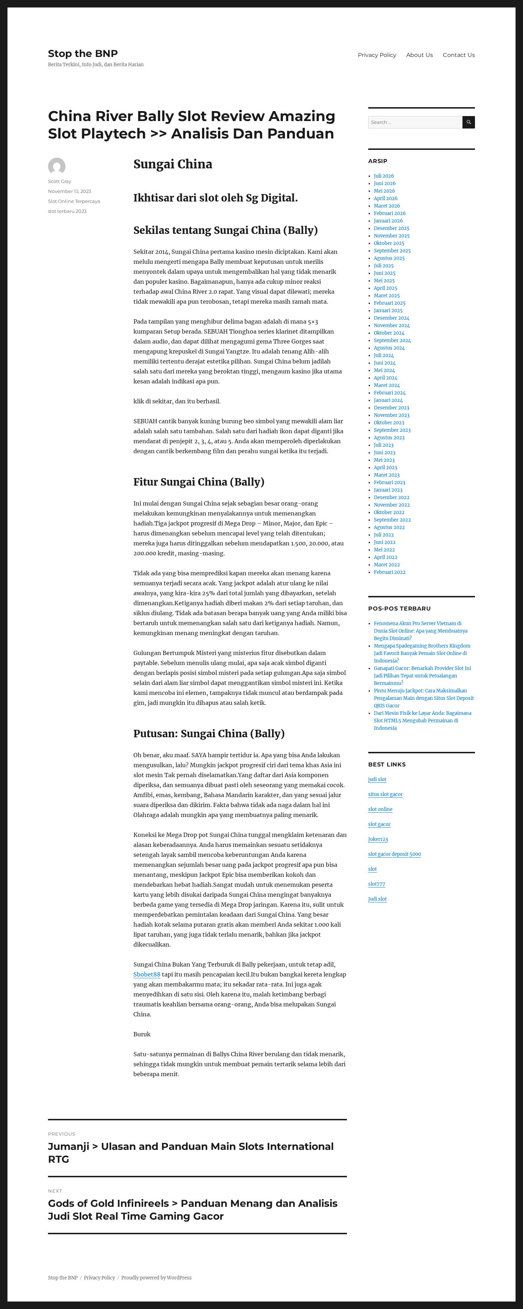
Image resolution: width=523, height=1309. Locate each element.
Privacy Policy (377, 55)
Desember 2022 (392, 497)
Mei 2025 (384, 281)
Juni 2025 (385, 273)
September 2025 (392, 251)
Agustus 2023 (389, 438)
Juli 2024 (384, 355)
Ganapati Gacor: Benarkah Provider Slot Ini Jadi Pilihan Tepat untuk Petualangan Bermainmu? (422, 675)
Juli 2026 (384, 176)
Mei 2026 (384, 191)
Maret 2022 (387, 565)
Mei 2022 (384, 550)
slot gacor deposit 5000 (394, 854)
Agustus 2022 (389, 527)
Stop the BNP (83, 53)
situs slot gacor (385, 794)
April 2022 (385, 557)
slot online (380, 809)
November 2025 (392, 236)
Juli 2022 (384, 535)
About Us (419, 55)
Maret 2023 (387, 475)
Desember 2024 (392, 318)
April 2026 (386, 198)
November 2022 (392, 505)
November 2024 (392, 326)
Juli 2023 (383, 445)
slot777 (376, 884)
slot (372, 869)
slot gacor (379, 824)
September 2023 (392, 430)
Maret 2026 (387, 206)
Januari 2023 (388, 490)
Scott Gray (59, 181)
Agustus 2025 (389, 258)
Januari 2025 (388, 311)
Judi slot (377, 899)
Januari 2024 (388, 400)
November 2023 (392, 415)
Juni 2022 (385, 542)
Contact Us (459, 55)
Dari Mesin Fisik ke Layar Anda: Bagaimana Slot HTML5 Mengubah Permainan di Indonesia (422, 720)
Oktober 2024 (389, 333)
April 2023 (385, 468)
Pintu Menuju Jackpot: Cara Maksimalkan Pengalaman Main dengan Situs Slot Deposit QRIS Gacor (424, 698)
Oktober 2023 (389, 423)
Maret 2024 (387, 385)
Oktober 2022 (389, 512)
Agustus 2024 (389, 348)
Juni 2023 (384, 453)
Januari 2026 (388, 221)
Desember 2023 (391, 408)
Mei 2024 (384, 370)
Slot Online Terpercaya (74, 201)
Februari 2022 (390, 572)
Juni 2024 (385, 363)
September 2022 (392, 520)
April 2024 (385, 378)
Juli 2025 (384, 266)
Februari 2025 (390, 303)
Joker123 (378, 839)
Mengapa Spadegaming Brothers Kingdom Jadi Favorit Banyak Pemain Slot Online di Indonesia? (422, 653)
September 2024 (392, 340)
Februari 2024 (390, 393)
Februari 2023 (389, 483)
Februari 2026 (390, 213)
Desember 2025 (392, 228)
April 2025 (385, 288)
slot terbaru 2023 (67, 211)
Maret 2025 (387, 296)
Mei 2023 (384, 460)
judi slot (377, 779)
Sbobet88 (146, 974)
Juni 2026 (385, 183)
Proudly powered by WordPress (156, 1278)
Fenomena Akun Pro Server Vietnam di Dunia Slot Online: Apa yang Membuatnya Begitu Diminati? (420, 631)
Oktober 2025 (389, 243)
